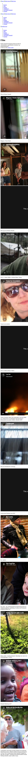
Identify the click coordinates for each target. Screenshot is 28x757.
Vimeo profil (10, 47)
